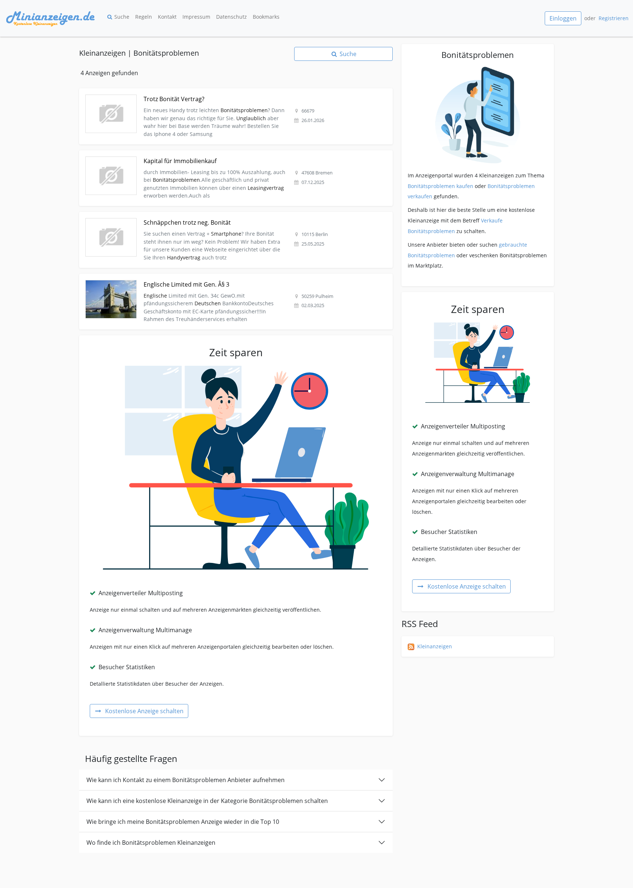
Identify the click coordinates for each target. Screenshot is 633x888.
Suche (121, 16)
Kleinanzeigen (434, 646)
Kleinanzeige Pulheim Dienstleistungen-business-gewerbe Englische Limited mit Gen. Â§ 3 (190, 277)
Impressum (196, 16)
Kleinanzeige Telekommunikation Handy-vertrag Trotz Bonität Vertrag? (165, 92)
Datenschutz (231, 16)
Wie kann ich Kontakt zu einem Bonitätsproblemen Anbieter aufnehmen (185, 780)
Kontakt (167, 16)
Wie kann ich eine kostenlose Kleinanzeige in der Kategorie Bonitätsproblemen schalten (207, 801)
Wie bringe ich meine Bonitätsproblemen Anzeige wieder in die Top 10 (182, 822)
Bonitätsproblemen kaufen (440, 186)
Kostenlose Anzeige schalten (144, 711)
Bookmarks (266, 16)
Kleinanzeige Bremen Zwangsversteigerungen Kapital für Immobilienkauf (169, 154)
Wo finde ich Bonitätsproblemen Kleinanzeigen (150, 843)
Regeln (143, 16)
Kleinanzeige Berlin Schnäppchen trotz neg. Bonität (142, 216)
